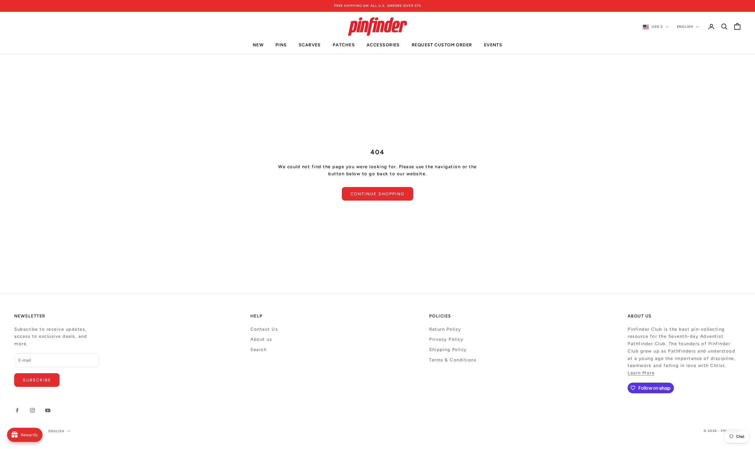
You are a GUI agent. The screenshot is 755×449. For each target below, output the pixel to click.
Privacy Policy (446, 339)
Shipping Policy (448, 349)
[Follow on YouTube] (48, 410)
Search (258, 349)
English (685, 27)
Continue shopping (377, 193)
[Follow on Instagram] (32, 410)
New (258, 45)
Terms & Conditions (452, 360)
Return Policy (445, 329)
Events (493, 45)
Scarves (310, 45)
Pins (281, 45)
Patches (344, 45)
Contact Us (264, 329)
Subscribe (37, 380)
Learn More (641, 373)
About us (261, 339)
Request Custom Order (442, 45)
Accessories (383, 45)
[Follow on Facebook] (17, 410)
